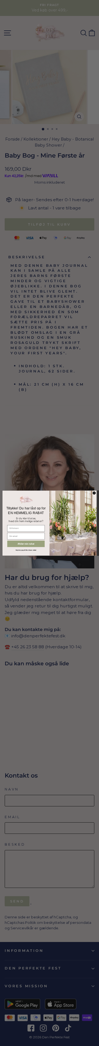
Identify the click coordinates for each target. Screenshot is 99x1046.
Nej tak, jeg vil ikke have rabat (26, 550)
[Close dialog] (94, 492)
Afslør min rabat (26, 544)
